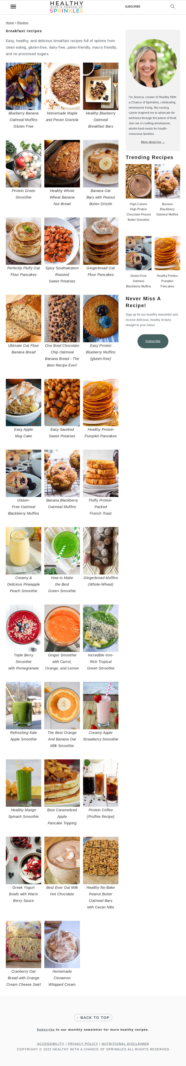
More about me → (153, 142)
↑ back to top (93, 1018)
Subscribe (153, 341)
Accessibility (50, 1044)
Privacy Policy (83, 1044)
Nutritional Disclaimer (125, 1044)
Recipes (23, 22)
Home (10, 22)
